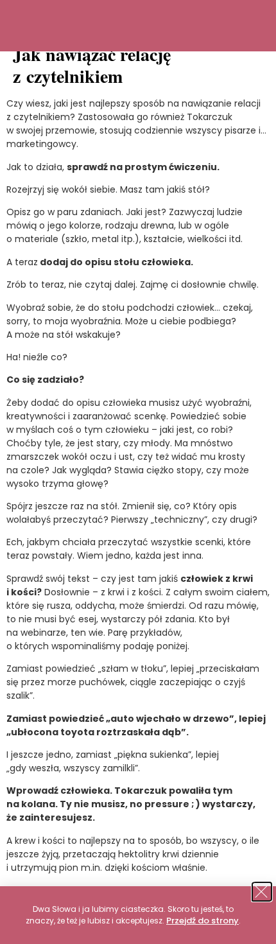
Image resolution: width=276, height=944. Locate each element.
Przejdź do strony (202, 920)
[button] (262, 891)
